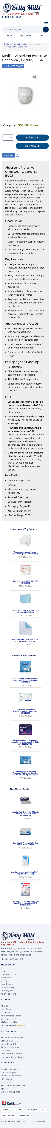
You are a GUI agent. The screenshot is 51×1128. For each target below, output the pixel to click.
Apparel (4, 1088)
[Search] (46, 30)
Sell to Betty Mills (8, 1019)
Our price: (9, 125)
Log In (9, 36)
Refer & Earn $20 (8, 1044)
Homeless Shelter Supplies (13, 1057)
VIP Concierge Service (11, 1015)
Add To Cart (32, 137)
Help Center (6, 1009)
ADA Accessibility (9, 1022)
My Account (25, 36)
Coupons (5, 1050)
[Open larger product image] (24, 95)
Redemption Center (10, 1047)
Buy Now (31, 145)
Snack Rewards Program (12, 1037)
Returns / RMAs (7, 990)
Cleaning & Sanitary (10, 1069)
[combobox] (8, 138)
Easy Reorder (7, 984)
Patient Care (6, 1079)
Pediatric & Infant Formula (13, 1085)
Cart (41, 36)
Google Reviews (13, 1025)
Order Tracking (8, 987)
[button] (3, 95)
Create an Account (9, 974)
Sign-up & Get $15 (9, 1040)
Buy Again (5, 981)
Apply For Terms (8, 994)
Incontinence (7, 1082)
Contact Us (6, 1012)
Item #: (7, 66)
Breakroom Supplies (10, 1091)
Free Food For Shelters (11, 1053)
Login (3, 971)
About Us (5, 1006)
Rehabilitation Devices (11, 1075)
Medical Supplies (9, 1072)
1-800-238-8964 (16, 959)
